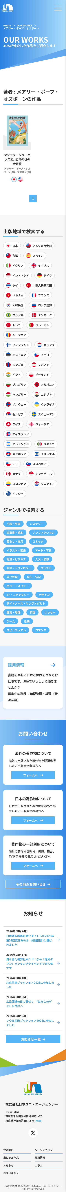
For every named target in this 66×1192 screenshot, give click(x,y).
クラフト (46, 568)
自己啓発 (12, 577)
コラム (39, 1165)
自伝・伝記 (34, 577)
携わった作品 (11, 1157)
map (38, 1120)
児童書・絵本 (15, 532)
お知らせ (8, 1165)
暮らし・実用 (15, 541)
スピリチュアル (16, 630)
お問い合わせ (11, 1173)
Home (7, 25)
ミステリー (36, 524)
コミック (37, 541)
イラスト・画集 (16, 550)
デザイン (44, 595)
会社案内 (8, 1150)
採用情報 (40, 1157)
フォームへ (30, 775)
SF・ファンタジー (18, 595)
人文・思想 (42, 559)
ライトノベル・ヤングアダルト (26, 603)
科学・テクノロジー (19, 568)
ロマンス (40, 630)
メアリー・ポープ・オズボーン (21, 28)
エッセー (50, 612)
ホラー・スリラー (18, 586)
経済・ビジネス (16, 559)
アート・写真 (43, 550)
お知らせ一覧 (31, 1039)
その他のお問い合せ (31, 884)
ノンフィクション (43, 532)
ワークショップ (44, 1150)
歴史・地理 (13, 612)
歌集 (27, 621)
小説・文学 (13, 524)
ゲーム (11, 621)
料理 (32, 612)
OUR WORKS (24, 25)
